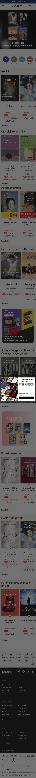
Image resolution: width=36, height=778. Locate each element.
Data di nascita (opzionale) (23, 393)
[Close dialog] (34, 378)
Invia (26, 398)
